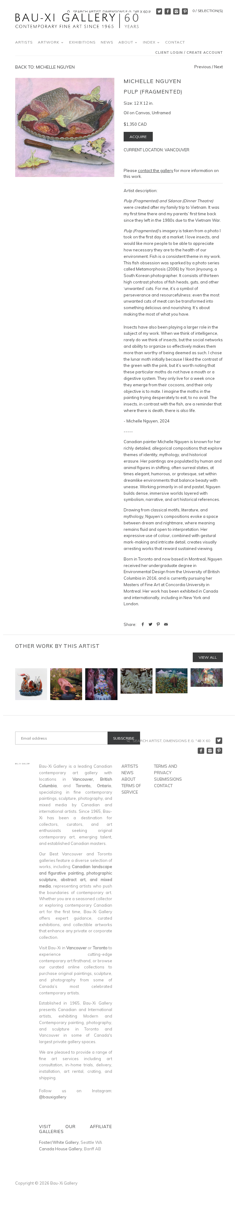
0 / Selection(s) (207, 10)
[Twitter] (159, 11)
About (126, 42)
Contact (175, 42)
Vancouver (177, 149)
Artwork (49, 42)
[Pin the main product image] (158, 624)
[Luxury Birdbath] (101, 684)
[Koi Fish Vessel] (31, 684)
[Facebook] (168, 11)
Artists (24, 42)
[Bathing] (66, 684)
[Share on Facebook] (142, 624)
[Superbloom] (171, 684)
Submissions (168, 779)
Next (218, 66)
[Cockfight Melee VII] (207, 684)
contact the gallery (155, 170)
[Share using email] (166, 624)
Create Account (205, 53)
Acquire (138, 136)
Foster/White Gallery (59, 1142)
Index (150, 42)
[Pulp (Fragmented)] (64, 127)
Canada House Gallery (60, 1148)
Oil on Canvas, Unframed (147, 112)
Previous (202, 66)
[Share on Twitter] (150, 624)
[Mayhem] (136, 684)
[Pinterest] (185, 11)
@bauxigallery (52, 1096)
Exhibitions (82, 42)
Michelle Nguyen (152, 81)
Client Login (169, 53)
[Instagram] (176, 11)
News (107, 42)
